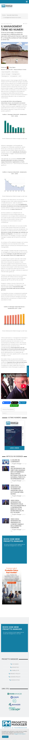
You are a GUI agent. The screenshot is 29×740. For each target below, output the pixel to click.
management (15, 74)
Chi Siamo (15, 664)
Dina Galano (12, 67)
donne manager (6, 74)
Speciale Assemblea (12, 15)
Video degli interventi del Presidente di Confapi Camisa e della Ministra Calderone (17, 523)
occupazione (13, 76)
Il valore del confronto (15, 461)
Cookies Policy (15, 677)
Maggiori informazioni (19, 734)
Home (4, 15)
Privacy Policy (15, 673)
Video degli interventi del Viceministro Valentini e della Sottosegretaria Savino (17, 489)
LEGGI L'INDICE (14, 448)
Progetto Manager (16, 463)
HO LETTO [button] (5, 736)
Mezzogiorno (5, 76)
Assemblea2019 (6, 72)
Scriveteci (15, 667)
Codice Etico (15, 680)
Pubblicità (15, 670)
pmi (20, 76)
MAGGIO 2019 (9, 69)
